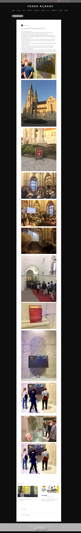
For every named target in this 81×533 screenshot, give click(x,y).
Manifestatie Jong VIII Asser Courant (26, 500)
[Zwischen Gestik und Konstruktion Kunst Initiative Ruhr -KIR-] (50, 491)
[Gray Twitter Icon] (68, 1)
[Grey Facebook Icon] (65, 1)
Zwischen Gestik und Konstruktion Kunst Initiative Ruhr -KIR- (49, 500)
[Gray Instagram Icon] (63, 1)
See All (58, 483)
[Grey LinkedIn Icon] (67, 1)
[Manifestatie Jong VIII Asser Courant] (28, 491)
